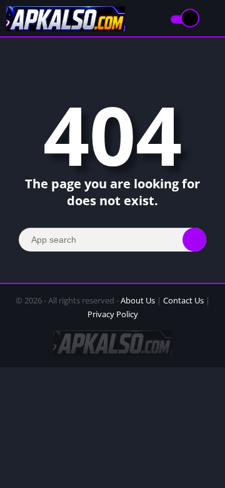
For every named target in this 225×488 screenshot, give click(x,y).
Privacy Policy (113, 314)
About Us (138, 300)
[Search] (194, 240)
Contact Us (183, 300)
